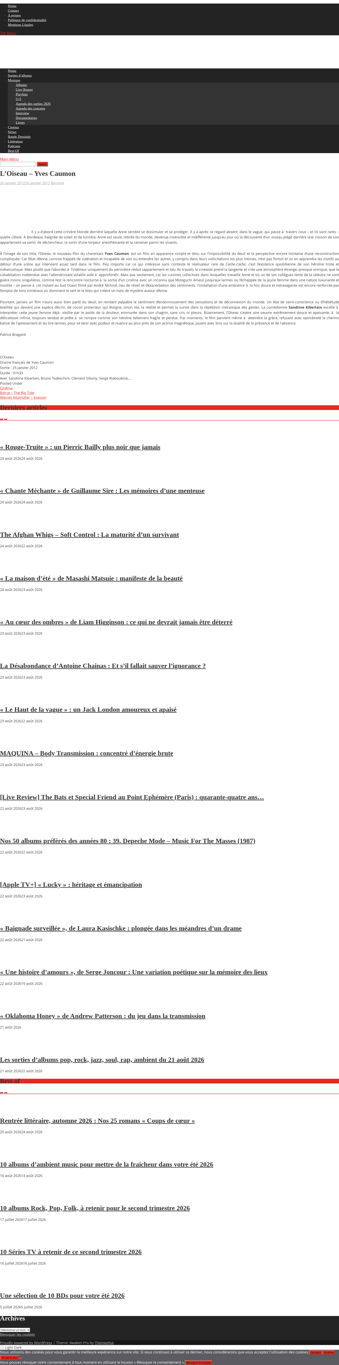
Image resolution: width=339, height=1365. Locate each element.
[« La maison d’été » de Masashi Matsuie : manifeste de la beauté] (12, 567)
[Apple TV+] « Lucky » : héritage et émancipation (71, 884)
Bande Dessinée (19, 137)
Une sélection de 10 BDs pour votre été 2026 (62, 1295)
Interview (22, 113)
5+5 (18, 99)
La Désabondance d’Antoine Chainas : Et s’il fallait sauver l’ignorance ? (103, 665)
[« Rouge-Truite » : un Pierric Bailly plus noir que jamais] (12, 435)
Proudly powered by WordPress (26, 1342)
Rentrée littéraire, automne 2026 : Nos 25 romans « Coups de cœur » (97, 1120)
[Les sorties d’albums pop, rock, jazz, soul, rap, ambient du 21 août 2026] (12, 1048)
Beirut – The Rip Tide (17, 392)
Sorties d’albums (20, 75)
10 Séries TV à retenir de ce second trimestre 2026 (71, 1251)
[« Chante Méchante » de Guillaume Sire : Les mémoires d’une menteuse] (12, 479)
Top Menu (8, 33)
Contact (13, 11)
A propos (14, 15)
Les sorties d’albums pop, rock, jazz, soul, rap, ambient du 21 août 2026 (102, 1059)
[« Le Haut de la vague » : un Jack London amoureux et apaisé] (12, 698)
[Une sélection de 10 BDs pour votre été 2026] (12, 1284)
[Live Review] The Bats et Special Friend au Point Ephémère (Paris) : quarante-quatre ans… (132, 797)
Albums (21, 85)
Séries (12, 132)
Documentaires (26, 118)
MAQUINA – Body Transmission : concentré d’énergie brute (86, 753)
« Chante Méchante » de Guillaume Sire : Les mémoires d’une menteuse (102, 490)
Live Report (24, 90)
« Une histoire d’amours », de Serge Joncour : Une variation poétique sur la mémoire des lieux (134, 972)
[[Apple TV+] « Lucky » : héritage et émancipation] (12, 873)
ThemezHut (104, 1342)
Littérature (15, 141)
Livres (20, 123)
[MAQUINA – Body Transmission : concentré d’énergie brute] (12, 742)
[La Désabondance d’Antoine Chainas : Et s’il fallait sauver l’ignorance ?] (12, 654)
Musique (14, 80)
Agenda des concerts (30, 108)
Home (12, 6)
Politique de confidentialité (27, 20)
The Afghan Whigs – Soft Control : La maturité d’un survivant (89, 534)
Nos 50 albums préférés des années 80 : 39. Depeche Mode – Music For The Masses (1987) (127, 840)
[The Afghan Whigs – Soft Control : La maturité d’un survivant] (12, 523)
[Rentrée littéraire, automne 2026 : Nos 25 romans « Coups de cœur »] (12, 1109)
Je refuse (329, 1352)
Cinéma (13, 127)
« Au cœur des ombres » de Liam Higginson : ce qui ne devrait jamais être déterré (116, 622)
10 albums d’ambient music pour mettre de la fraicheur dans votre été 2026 (106, 1164)
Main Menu (9, 159)
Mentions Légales (20, 25)
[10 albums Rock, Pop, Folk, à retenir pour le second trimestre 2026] (12, 1196)
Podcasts (14, 146)
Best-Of (13, 151)
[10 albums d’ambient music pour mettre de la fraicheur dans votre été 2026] (12, 1153)
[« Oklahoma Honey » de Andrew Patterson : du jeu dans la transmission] (12, 1004)
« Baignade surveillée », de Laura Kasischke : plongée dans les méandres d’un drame (121, 928)
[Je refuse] (20, 1358)
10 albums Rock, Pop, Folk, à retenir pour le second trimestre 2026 (95, 1208)
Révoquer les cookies (17, 1334)
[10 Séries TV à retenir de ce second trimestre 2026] (12, 1240)
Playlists (22, 94)
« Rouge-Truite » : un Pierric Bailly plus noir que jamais (80, 447)
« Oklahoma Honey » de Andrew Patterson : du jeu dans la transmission (102, 1016)
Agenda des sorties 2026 (33, 104)
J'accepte (316, 1352)
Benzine (57, 183)
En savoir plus (10, 1357)
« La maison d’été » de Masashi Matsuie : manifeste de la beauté (91, 578)
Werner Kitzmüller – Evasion (23, 397)
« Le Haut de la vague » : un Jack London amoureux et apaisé (88, 709)
